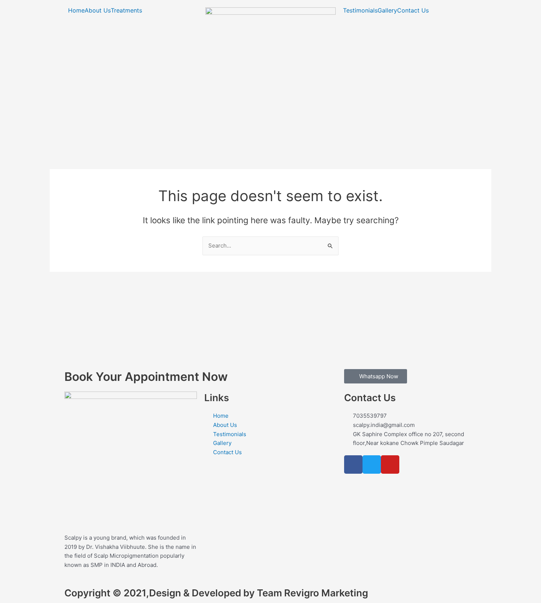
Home (76, 10)
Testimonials (360, 10)
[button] (128, 10)
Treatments (126, 10)
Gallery (387, 10)
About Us (98, 10)
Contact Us (413, 10)
